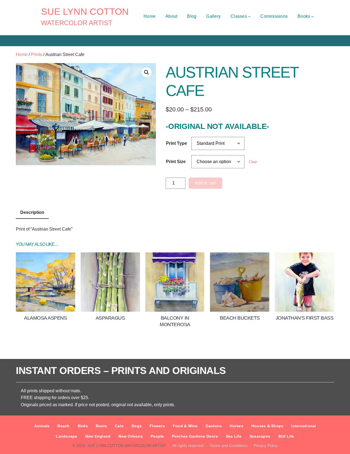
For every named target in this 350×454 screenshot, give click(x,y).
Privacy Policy (266, 445)
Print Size (176, 161)
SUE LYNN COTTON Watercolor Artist (127, 445)
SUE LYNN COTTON (85, 11)
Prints (36, 54)
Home (22, 54)
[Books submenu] (312, 16)
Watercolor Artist (76, 22)
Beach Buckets (240, 318)
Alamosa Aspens (45, 318)
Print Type (176, 143)
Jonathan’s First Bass (305, 318)
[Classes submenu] (249, 16)
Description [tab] (32, 212)
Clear (253, 162)
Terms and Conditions (228, 445)
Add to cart (205, 183)
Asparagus (110, 318)
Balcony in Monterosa (175, 321)
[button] (146, 72)
